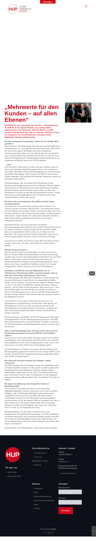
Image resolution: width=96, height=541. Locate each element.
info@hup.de (63, 462)
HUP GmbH (12, 472)
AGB (36, 492)
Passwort (62, 498)
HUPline (37, 508)
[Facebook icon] (44, 533)
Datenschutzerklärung (42, 496)
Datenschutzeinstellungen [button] (44, 500)
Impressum (38, 488)
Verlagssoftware (40, 453)
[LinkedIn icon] (49, 533)
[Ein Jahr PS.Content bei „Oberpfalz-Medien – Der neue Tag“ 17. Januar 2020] (94, 531)
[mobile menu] (86, 6)
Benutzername (64, 488)
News (36, 504)
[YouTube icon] (47, 533)
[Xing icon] (52, 533)
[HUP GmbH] (22, 9)
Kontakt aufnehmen (68, 473)
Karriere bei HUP (14, 476)
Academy (37, 465)
